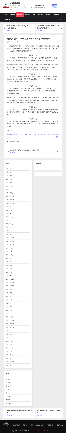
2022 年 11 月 (10, 324)
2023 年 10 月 (10, 286)
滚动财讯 (48, 15)
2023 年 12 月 (10, 279)
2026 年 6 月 (10, 175)
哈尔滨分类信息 (40, 425)
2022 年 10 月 (10, 327)
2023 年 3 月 (10, 310)
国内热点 (20, 15)
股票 (32, 425)
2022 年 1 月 (10, 358)
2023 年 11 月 (10, 282)
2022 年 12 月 (10, 320)
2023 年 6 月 (10, 300)
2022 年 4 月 (10, 348)
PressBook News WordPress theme (44, 431)
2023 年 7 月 (10, 296)
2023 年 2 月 (10, 313)
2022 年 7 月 (10, 337)
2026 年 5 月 (10, 179)
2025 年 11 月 (10, 200)
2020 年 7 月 (10, 365)
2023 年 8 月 (10, 293)
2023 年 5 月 (10, 303)
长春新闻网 (50, 425)
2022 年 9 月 (10, 331)
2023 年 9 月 (10, 289)
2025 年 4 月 (10, 224)
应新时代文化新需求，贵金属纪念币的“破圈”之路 (19, 412)
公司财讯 (27, 15)
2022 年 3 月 (10, 351)
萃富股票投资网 (16, 425)
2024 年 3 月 (10, 269)
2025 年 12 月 (10, 196)
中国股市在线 (59, 425)
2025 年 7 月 (10, 213)
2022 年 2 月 (10, 355)
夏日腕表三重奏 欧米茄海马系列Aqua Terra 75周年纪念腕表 (19, 27)
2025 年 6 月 (10, 217)
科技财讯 (40, 15)
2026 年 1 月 (10, 193)
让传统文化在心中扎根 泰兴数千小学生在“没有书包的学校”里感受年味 (49, 27)
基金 (34, 15)
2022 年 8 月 (10, 334)
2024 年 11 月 (10, 241)
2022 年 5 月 (10, 344)
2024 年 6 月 (10, 258)
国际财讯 (7, 19)
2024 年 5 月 (10, 262)
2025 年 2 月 (10, 231)
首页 (5, 15)
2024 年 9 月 (10, 248)
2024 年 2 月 (10, 272)
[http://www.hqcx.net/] (46, 6)
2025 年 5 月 (10, 220)
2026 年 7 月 (10, 172)
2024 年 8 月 (10, 251)
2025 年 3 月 (10, 227)
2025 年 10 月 (10, 203)
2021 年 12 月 (10, 362)
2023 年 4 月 (10, 306)
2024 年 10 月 (10, 244)
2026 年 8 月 (10, 169)
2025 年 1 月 (10, 234)
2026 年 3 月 (10, 186)
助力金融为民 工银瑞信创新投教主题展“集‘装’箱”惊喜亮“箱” (33, 150)
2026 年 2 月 (10, 189)
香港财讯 (56, 15)
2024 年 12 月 (10, 238)
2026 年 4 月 (10, 182)
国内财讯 (12, 15)
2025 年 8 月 (10, 210)
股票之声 (25, 425)
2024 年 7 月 (10, 255)
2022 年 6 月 (10, 341)
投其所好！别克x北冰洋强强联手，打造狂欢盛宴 (49, 412)
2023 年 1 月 (10, 317)
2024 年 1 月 (10, 275)
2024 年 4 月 (10, 265)
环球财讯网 (15, 3)
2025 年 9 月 (10, 206)
